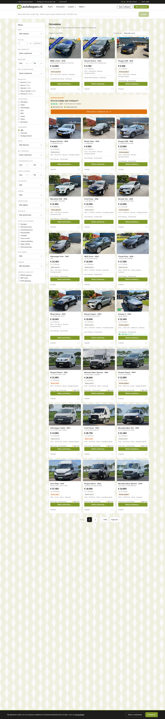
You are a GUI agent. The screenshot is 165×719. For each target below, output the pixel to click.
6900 (105, 520)
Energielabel (23, 201)
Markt (81, 7)
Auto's (50, 7)
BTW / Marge (22, 252)
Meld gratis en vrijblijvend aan (97, 112)
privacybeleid (79, 715)
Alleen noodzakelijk (135, 715)
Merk (20, 29)
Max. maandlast (23, 49)
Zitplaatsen (22, 181)
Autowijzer (60, 7)
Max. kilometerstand (25, 69)
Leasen (71, 7)
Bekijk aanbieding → (65, 84)
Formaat (21, 262)
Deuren (20, 191)
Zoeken (144, 14)
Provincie (21, 211)
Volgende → (115, 520)
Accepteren (152, 715)
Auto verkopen (125, 7)
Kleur (20, 141)
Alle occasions (141, 7)
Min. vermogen (23, 151)
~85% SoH (127, 334)
